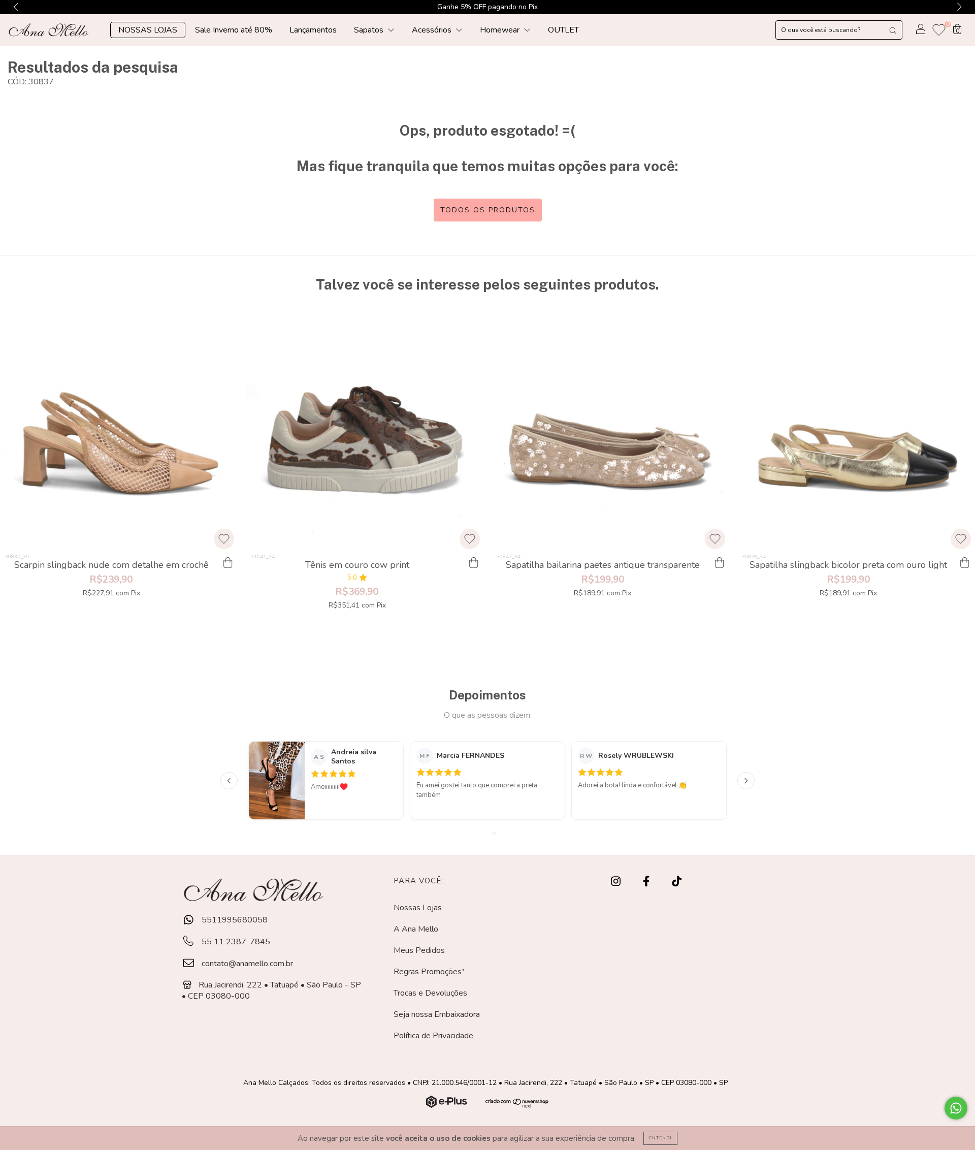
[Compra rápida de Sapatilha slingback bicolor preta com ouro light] (965, 563)
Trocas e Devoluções (430, 993)
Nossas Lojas (418, 907)
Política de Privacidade (433, 1035)
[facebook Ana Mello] (647, 881)
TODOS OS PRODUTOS (487, 210)
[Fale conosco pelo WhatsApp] (956, 1108)
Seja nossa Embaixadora (437, 1014)
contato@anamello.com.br (247, 963)
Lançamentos (313, 30)
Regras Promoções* (429, 971)
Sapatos (369, 30)
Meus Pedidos (419, 950)
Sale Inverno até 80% (233, 30)
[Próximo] (746, 780)
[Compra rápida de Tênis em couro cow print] (474, 563)
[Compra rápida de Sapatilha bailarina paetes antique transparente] (719, 563)
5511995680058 (234, 919)
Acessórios (432, 30)
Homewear (501, 30)
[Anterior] (229, 780)
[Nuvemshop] (447, 1105)
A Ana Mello (416, 929)
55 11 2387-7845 (235, 941)
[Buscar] (892, 30)
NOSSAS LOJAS (147, 30)
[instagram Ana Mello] (616, 881)
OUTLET (563, 30)
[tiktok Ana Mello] (676, 881)
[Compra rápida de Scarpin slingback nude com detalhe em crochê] (228, 563)
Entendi (660, 1138)
